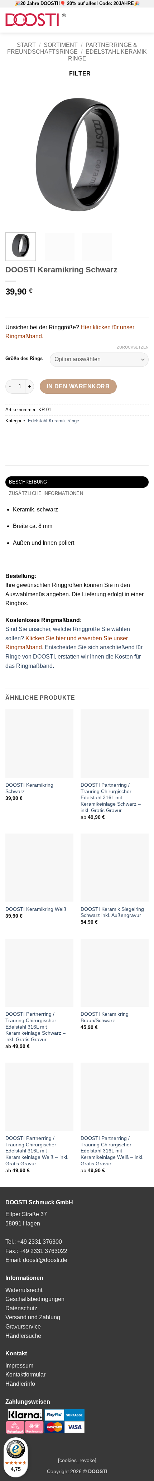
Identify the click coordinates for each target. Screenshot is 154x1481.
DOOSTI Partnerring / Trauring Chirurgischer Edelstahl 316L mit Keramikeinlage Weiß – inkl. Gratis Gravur (36, 1151)
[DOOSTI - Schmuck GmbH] (35, 19)
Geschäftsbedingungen (34, 1299)
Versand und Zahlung (32, 1317)
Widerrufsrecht (23, 1290)
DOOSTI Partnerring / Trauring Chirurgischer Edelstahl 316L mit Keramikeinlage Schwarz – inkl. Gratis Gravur (111, 797)
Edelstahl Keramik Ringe (53, 420)
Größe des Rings (24, 358)
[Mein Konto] (113, 20)
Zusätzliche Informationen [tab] (46, 493)
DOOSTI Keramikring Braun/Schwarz (105, 1017)
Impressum (19, 1366)
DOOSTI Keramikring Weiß (36, 909)
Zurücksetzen (133, 347)
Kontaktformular (25, 1374)
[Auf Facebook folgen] (124, 20)
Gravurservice (23, 1327)
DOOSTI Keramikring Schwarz (29, 788)
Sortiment (61, 45)
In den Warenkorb (78, 386)
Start (26, 45)
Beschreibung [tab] (28, 482)
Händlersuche (23, 1336)
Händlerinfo (20, 1384)
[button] (102, 20)
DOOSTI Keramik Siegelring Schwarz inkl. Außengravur (112, 912)
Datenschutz (21, 1308)
